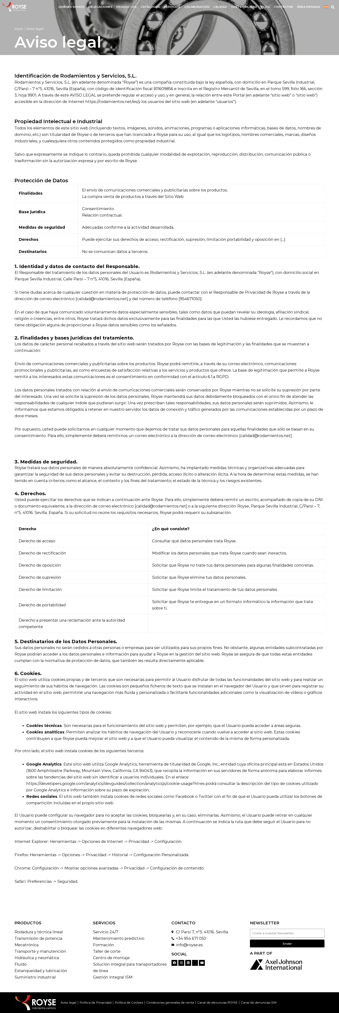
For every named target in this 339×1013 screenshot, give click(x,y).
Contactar (283, 7)
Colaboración (197, 7)
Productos (126, 7)
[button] (332, 7)
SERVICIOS (104, 923)
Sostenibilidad (244, 7)
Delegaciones (100, 7)
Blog (265, 7)
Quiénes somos (71, 7)
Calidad (220, 7)
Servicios (172, 7)
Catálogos (150, 7)
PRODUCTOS (28, 923)
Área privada (308, 7)
